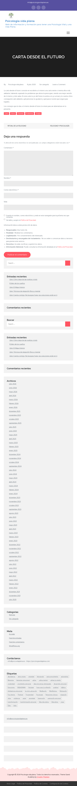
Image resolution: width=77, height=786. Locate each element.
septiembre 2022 (15, 556)
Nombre (7, 178)
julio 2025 (12, 427)
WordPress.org (14, 646)
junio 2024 (13, 474)
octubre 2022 (14, 552)
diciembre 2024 (14, 454)
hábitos (63, 687)
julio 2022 (12, 564)
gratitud (55, 687)
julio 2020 (12, 600)
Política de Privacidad (28, 220)
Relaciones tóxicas (52, 694)
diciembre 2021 (14, 592)
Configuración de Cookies (59, 784)
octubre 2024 (14, 462)
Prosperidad (29, 694)
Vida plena (54, 702)
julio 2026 (12, 384)
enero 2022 (13, 588)
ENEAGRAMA (21, 687)
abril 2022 (12, 576)
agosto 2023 (13, 513)
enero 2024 (13, 494)
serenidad (32, 698)
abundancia (11, 676)
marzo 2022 (13, 580)
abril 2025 (12, 439)
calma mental (43, 680)
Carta (6, 113)
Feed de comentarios (16, 642)
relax (9, 698)
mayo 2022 (13, 572)
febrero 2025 (13, 447)
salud (24, 698)
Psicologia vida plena (20, 21)
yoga (62, 702)
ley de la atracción (31, 691)
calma (34, 680)
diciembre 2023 (14, 498)
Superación (41, 698)
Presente (20, 113)
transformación (13, 702)
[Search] (67, 263)
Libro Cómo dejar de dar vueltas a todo (23, 279)
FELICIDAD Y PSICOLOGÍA (59, 126)
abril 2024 (12, 482)
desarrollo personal (60, 684)
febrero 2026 (13, 403)
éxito (15, 705)
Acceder (12, 634)
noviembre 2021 (14, 596)
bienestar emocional (23, 680)
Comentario (9, 148)
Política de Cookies (41, 784)
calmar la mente (55, 680)
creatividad (11, 684)
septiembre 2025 (15, 423)
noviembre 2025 (15, 415)
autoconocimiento (52, 676)
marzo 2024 (13, 486)
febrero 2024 (14, 490)
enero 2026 (13, 407)
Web (5, 202)
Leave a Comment (58, 84)
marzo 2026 (13, 400)
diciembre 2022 (14, 545)
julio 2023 (12, 517)
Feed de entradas (15, 638)
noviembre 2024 (15, 458)
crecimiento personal (24, 684)
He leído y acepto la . (21, 220)
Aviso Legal (11, 784)
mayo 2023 (13, 525)
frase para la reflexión (43, 687)
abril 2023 (12, 529)
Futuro (13, 113)
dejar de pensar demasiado (42, 684)
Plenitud (20, 694)
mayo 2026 (13, 392)
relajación (63, 694)
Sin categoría (44, 84)
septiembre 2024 (15, 466)
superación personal (54, 698)
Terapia (38, 113)
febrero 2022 (13, 584)
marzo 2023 (13, 533)
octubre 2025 (14, 419)
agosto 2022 (13, 560)
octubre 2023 (14, 505)
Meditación (43, 691)
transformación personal (28, 702)
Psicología (39, 694)
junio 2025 (13, 431)
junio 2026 (13, 388)
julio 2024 (12, 470)
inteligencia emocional (15, 691)
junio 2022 (13, 568)
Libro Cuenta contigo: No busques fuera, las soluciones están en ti (33, 295)
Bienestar (11, 680)
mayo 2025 (13, 435)
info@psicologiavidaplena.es (38, 2)
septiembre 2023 (15, 509)
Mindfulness (53, 691)
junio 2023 (13, 521)
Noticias (12, 615)
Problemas (29, 113)
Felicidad (31, 687)
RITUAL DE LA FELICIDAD (17, 126)
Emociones (11, 687)
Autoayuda (40, 676)
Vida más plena (44, 702)
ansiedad (31, 676)
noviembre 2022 (15, 549)
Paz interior (11, 694)
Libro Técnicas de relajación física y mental (24, 291)
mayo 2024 (13, 478)
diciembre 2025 (14, 411)
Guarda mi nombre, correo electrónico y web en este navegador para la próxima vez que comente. (37, 216)
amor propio (22, 676)
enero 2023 (13, 541)
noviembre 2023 (15, 502)
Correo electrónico (11, 190)
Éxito (9, 705)
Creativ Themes (43, 777)
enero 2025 (13, 451)
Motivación (63, 691)
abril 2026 (12, 396)
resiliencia (17, 698)
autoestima (64, 676)
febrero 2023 (13, 537)
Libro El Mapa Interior (17, 287)
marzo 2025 (13, 443)
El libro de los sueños (17, 283)
